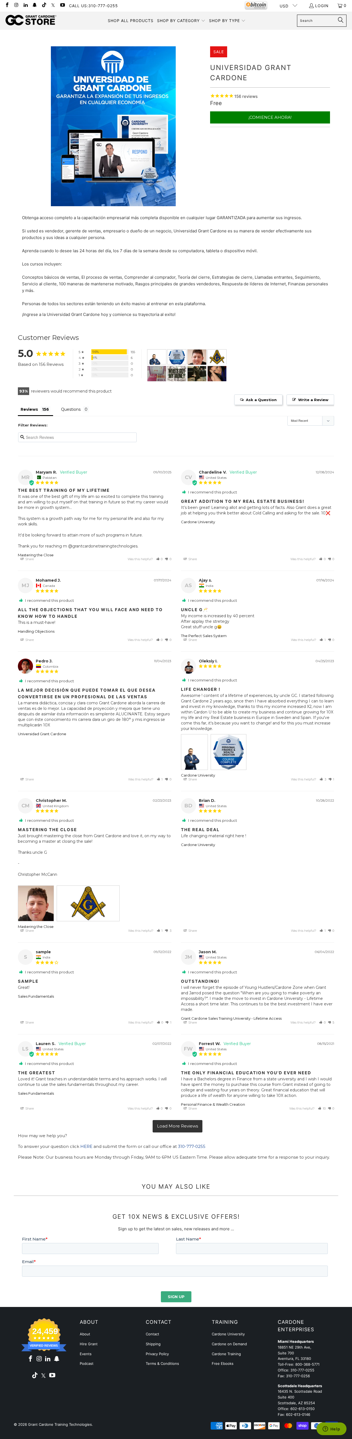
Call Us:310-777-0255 (93, 5)
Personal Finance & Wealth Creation (213, 1104)
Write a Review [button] (313, 400)
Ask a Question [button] (261, 400)
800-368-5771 (307, 1364)
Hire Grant (89, 1344)
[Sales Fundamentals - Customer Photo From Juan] (197, 373)
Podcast (87, 1363)
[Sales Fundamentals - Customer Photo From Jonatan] (176, 373)
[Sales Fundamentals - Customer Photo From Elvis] (156, 373)
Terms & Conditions (162, 1363)
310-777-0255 (191, 1146)
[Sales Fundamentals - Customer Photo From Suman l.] (217, 373)
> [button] (177, 1126)
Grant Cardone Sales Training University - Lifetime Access (231, 1018)
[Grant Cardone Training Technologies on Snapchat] (34, 5)
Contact (152, 1334)
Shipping (153, 1344)
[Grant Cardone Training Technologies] (31, 20)
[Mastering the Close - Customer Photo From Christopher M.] (197, 357)
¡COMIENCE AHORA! (270, 117)
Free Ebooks (222, 1363)
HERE (86, 1146)
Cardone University (198, 522)
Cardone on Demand (229, 1344)
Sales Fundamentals (36, 996)
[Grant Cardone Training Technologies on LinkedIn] (25, 5)
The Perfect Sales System (204, 635)
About (85, 1334)
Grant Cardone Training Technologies (60, 1424)
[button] (181, 20)
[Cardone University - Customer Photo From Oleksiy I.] (156, 357)
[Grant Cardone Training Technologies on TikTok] (43, 5)
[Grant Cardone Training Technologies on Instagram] (16, 5)
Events (86, 1354)
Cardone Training (226, 1354)
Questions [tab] (71, 409)
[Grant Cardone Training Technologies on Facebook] (7, 5)
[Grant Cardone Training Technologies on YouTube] (62, 5)
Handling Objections (36, 631)
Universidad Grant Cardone (42, 734)
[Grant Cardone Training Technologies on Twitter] (53, 5)
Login (322, 5)
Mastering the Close (36, 555)
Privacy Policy (157, 1354)
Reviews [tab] (29, 409)
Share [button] (29, 559)
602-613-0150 (302, 1408)
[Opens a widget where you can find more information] (331, 1429)
